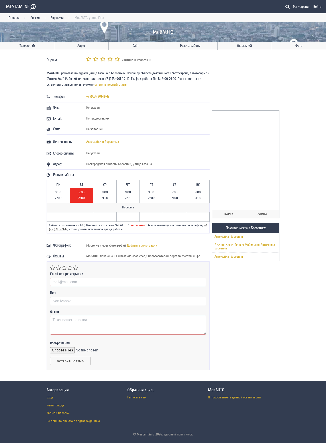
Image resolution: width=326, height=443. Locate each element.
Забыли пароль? (58, 413)
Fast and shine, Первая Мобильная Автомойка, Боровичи (245, 246)
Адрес (81, 46)
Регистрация (301, 7)
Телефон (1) (27, 46)
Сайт (136, 46)
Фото (298, 46)
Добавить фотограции (142, 245)
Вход (50, 397)
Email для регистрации (66, 274)
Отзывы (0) (244, 46)
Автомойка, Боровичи (228, 237)
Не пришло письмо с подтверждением (73, 421)
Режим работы (190, 46)
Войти (317, 7)
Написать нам (136, 397)
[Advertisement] (245, 81)
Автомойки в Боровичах (102, 142)
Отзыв (54, 312)
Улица (262, 214)
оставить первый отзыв (110, 84)
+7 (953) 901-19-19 (97, 96)
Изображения (60, 343)
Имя (53, 293)
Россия (35, 18)
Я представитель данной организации (234, 397)
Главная (14, 18)
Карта (229, 214)
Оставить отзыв (70, 361)
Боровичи (57, 18)
